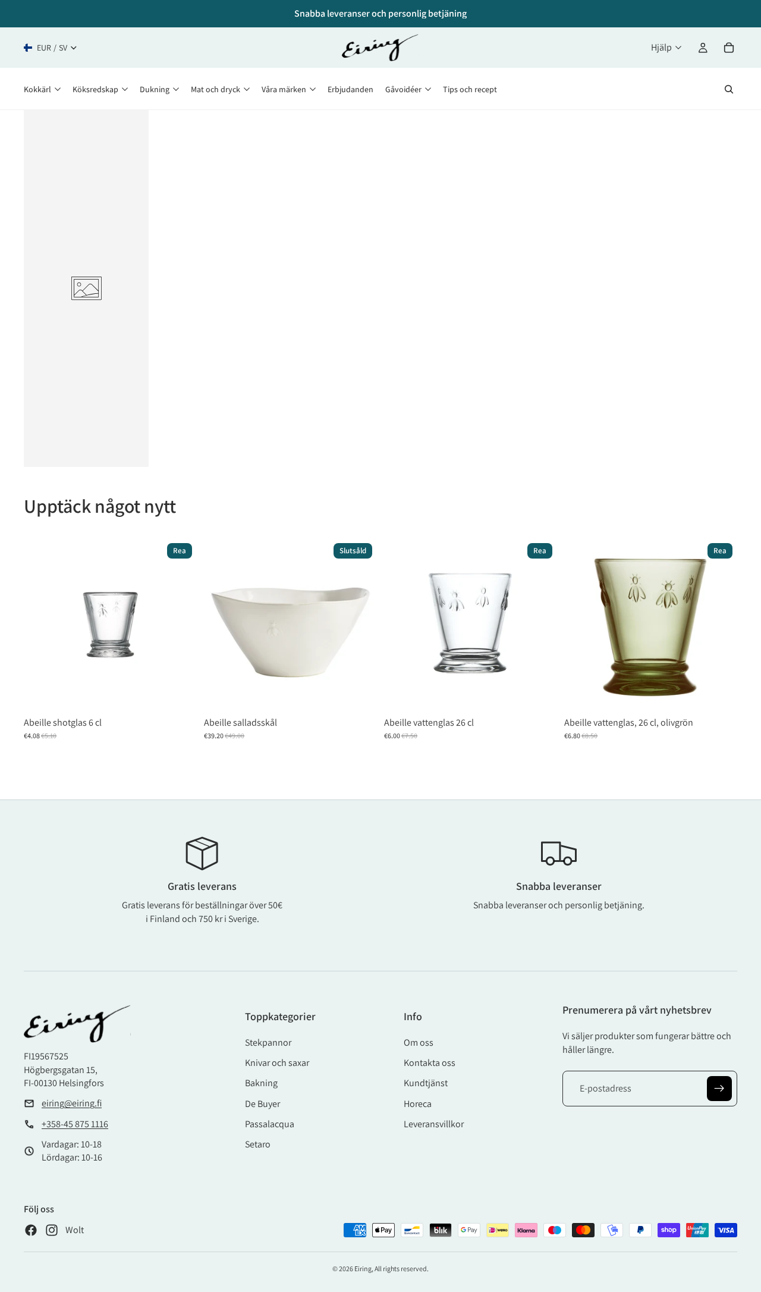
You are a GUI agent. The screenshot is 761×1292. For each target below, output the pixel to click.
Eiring (363, 1268)
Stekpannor (268, 1042)
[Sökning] (729, 89)
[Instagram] (52, 1230)
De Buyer (262, 1103)
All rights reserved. (402, 1268)
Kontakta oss (429, 1062)
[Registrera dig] (719, 1088)
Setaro (258, 1144)
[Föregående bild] (222, 624)
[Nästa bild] (359, 624)
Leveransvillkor (434, 1124)
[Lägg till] (179, 693)
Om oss (418, 1042)
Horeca (418, 1103)
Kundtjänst (426, 1083)
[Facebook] (31, 1230)
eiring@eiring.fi (72, 1103)
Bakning (261, 1083)
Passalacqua (269, 1124)
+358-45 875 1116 (75, 1124)
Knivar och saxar (277, 1062)
